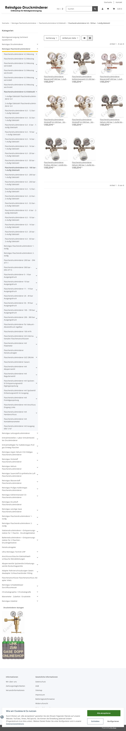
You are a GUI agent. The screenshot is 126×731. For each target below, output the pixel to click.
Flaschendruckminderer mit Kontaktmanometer (15, 420)
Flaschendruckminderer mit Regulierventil (15, 374)
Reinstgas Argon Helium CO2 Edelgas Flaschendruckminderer (17, 453)
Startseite (108, 2)
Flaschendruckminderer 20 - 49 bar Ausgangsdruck (18, 297)
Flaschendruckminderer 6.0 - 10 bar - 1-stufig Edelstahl (19, 133)
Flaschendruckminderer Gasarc (17, 362)
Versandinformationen (15, 690)
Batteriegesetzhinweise (45, 699)
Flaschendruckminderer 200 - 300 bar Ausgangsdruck (19, 318)
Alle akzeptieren (104, 713)
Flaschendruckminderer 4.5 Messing (19, 54)
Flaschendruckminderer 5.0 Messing (19, 59)
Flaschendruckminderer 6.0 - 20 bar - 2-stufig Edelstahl (20, 233)
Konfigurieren (113, 721)
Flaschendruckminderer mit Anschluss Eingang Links (20, 406)
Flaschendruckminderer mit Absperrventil (15, 367)
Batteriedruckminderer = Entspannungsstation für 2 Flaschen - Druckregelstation (18, 540)
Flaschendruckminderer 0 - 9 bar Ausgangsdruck (17, 275)
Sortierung (50, 38)
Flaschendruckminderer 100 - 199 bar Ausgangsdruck (19, 311)
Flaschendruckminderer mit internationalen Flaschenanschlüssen (19, 337)
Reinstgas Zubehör (9, 601)
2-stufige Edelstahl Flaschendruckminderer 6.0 (20, 104)
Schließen (95, 721)
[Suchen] (95, 8)
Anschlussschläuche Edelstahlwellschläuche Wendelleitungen (16, 557)
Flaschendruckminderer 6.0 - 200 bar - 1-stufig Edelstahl (21, 176)
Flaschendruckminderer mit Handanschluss (15, 413)
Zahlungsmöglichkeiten (15, 686)
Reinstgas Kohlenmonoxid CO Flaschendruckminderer (14, 496)
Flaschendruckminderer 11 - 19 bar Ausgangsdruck (18, 290)
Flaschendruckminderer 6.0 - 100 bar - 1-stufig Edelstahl (21, 168)
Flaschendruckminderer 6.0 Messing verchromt (19, 85)
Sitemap (38, 690)
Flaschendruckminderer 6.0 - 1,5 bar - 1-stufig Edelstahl (20, 111)
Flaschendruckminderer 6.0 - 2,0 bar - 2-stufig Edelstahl (20, 197)
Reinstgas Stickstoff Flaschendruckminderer (12, 460)
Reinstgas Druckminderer (12, 44)
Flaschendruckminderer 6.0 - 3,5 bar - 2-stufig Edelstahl (20, 204)
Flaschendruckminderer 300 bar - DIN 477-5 (18, 268)
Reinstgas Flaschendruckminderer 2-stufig (19, 254)
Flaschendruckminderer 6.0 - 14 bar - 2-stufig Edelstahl (20, 225)
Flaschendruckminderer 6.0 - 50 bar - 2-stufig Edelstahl (20, 240)
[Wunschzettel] (108, 9)
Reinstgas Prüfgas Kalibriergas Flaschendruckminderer (14, 488)
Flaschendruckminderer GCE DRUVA (19, 357)
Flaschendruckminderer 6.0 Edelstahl (19, 92)
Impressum (40, 695)
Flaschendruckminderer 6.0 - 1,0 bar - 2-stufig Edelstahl (20, 190)
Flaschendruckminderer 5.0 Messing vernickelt (19, 64)
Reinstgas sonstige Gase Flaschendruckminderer (12, 510)
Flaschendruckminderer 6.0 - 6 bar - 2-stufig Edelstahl (21, 211)
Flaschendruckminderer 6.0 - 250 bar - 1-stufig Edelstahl (21, 183)
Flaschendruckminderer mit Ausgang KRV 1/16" (19, 427)
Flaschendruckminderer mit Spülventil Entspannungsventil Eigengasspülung (19, 383)
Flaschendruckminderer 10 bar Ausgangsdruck (16, 282)
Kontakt (119, 2)
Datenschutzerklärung (15, 724)
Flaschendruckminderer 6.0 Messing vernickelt (19, 78)
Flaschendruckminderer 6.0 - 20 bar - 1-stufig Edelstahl (20, 154)
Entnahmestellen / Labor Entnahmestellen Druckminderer (18, 439)
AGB (37, 686)
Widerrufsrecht (41, 703)
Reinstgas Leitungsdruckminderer (16, 433)
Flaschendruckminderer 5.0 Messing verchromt (19, 71)
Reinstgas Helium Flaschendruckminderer (12, 467)
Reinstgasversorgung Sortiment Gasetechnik (15, 38)
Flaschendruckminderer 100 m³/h (18, 331)
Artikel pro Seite (69, 38)
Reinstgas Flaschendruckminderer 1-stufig (19, 247)
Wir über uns (11, 681)
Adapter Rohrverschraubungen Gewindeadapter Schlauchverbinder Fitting (18, 571)
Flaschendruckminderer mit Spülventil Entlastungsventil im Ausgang (20, 391)
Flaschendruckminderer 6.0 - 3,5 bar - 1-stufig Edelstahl (20, 118)
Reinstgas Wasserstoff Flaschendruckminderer (12, 481)
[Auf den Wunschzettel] (64, 55)
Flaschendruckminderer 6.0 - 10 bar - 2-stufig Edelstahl (20, 218)
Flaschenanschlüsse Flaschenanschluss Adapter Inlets (20, 579)
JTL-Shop (113, 728)
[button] (102, 9)
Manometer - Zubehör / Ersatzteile (16, 596)
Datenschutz (40, 681)
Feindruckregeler (9, 547)
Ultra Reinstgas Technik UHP (13, 552)
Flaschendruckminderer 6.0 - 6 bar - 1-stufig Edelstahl (21, 126)
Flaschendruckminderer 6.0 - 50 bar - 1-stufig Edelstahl (20, 161)
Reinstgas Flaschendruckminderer (16, 49)
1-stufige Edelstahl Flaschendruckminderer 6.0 (20, 97)
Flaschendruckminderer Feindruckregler (14, 351)
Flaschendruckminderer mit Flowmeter (15, 344)
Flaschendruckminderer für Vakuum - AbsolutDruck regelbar (19, 325)
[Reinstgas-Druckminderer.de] (26, 9)
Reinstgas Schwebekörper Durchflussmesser (12, 586)
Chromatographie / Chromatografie (16, 592)
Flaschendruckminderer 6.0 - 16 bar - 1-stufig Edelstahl (20, 147)
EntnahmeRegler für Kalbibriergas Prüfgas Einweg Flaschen (18, 446)
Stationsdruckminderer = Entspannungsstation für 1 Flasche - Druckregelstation (19, 531)
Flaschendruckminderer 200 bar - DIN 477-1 (19, 261)
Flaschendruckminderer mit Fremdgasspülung (15, 398)
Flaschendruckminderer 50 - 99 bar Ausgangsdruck (18, 304)
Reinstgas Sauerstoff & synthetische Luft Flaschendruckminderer (18, 474)
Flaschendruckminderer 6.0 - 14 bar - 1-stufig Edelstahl (20, 140)
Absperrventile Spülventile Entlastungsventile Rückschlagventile (18, 564)
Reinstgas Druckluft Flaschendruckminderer (12, 503)
